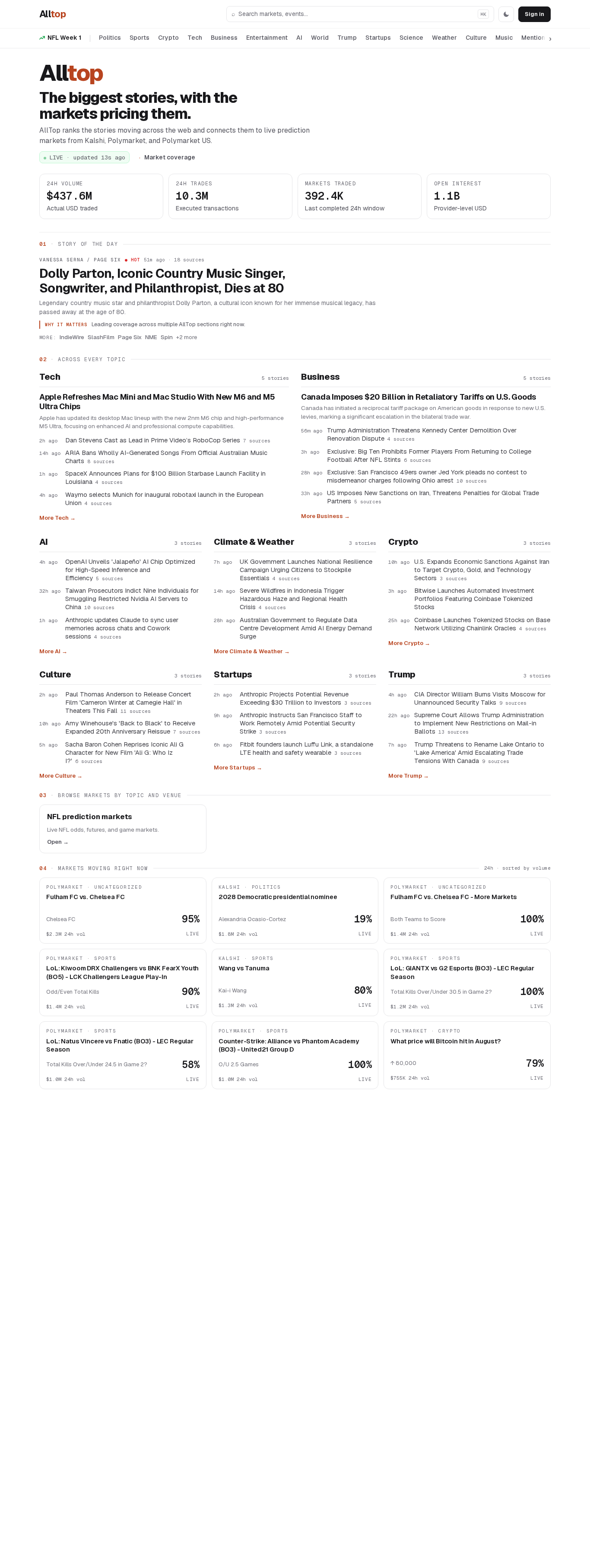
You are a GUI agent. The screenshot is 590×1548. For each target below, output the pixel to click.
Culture (476, 37)
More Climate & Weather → (252, 651)
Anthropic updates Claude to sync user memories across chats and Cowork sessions (121, 628)
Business (224, 37)
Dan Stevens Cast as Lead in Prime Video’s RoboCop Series (167, 440)
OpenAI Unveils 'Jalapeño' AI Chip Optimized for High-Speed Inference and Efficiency (130, 569)
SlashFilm (101, 337)
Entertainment (267, 37)
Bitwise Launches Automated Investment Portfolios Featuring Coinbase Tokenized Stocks (474, 598)
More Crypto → (409, 643)
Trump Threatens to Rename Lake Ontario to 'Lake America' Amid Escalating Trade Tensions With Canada (479, 752)
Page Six (130, 337)
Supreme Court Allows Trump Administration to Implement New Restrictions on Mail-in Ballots (479, 723)
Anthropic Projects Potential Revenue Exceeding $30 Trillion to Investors (305, 698)
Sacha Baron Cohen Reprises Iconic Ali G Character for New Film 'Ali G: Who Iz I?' (124, 752)
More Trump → (408, 775)
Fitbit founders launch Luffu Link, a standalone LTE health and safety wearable (306, 748)
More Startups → (238, 767)
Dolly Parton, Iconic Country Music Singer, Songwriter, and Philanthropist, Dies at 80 (162, 280)
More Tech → (57, 517)
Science (411, 37)
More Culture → (60, 775)
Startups (378, 37)
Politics (110, 37)
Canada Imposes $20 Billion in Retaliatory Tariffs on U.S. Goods (418, 397)
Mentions (535, 37)
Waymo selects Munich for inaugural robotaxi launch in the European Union (164, 498)
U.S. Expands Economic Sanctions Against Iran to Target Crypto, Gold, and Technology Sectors (481, 569)
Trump (347, 37)
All (52, 14)
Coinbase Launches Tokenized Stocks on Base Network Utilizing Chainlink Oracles (482, 624)
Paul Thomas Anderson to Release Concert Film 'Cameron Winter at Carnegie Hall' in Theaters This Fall (128, 702)
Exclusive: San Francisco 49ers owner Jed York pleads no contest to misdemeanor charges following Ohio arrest (427, 476)
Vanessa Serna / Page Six (80, 260)
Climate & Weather (254, 541)
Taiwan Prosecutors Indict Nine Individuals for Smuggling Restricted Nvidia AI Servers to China (132, 598)
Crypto (168, 37)
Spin (167, 337)
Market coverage (169, 157)
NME (151, 337)
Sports (139, 37)
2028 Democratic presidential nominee (278, 897)
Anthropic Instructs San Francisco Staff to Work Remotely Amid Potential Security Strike (301, 723)
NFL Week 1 (64, 37)
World (320, 37)
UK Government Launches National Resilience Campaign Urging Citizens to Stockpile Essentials (306, 569)
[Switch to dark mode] (506, 14)
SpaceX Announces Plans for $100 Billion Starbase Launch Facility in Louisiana (165, 477)
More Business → (325, 516)
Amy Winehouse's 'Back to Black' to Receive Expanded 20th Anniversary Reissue (132, 727)
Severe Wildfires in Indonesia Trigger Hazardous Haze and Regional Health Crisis (293, 598)
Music (504, 37)
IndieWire (72, 337)
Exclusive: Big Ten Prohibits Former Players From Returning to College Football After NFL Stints (429, 455)
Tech (194, 37)
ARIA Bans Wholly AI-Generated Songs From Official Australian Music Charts (166, 456)
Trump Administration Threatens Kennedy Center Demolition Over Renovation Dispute (422, 434)
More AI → (53, 651)
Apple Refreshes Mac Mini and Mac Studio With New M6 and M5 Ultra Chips (157, 402)
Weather (444, 37)
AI (299, 37)
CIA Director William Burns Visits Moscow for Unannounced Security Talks (480, 698)
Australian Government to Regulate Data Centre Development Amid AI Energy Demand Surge (306, 628)
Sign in (534, 14)
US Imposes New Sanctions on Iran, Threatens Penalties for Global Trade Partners (433, 497)
